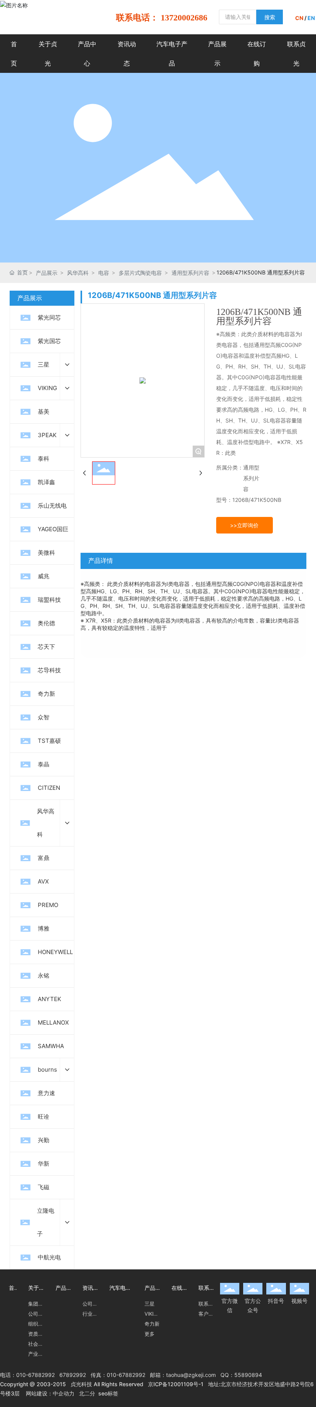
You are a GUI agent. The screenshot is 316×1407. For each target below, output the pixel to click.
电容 (103, 272)
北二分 (87, 1393)
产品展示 (46, 272)
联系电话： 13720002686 (161, 17)
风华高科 (78, 272)
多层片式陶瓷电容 (140, 272)
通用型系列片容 (190, 272)
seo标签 (108, 1393)
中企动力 (63, 1393)
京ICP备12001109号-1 (175, 1384)
